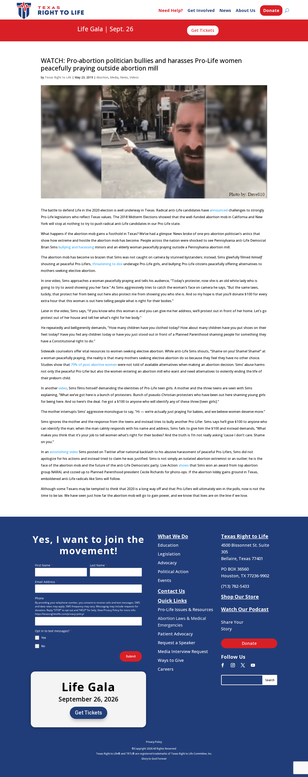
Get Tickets (202, 30)
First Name (44, 565)
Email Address (46, 582)
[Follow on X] (243, 665)
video (62, 388)
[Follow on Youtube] (253, 665)
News (225, 10)
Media (114, 77)
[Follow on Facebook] (223, 665)
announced (219, 210)
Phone (39, 598)
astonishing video (64, 452)
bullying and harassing (76, 247)
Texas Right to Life (58, 77)
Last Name (98, 565)
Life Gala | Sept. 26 (105, 29)
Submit (131, 656)
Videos (134, 77)
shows (184, 465)
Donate (271, 10)
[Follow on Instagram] (233, 665)
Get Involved (201, 10)
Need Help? (170, 10)
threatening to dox (107, 264)
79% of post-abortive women (94, 364)
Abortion (102, 77)
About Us (245, 10)
